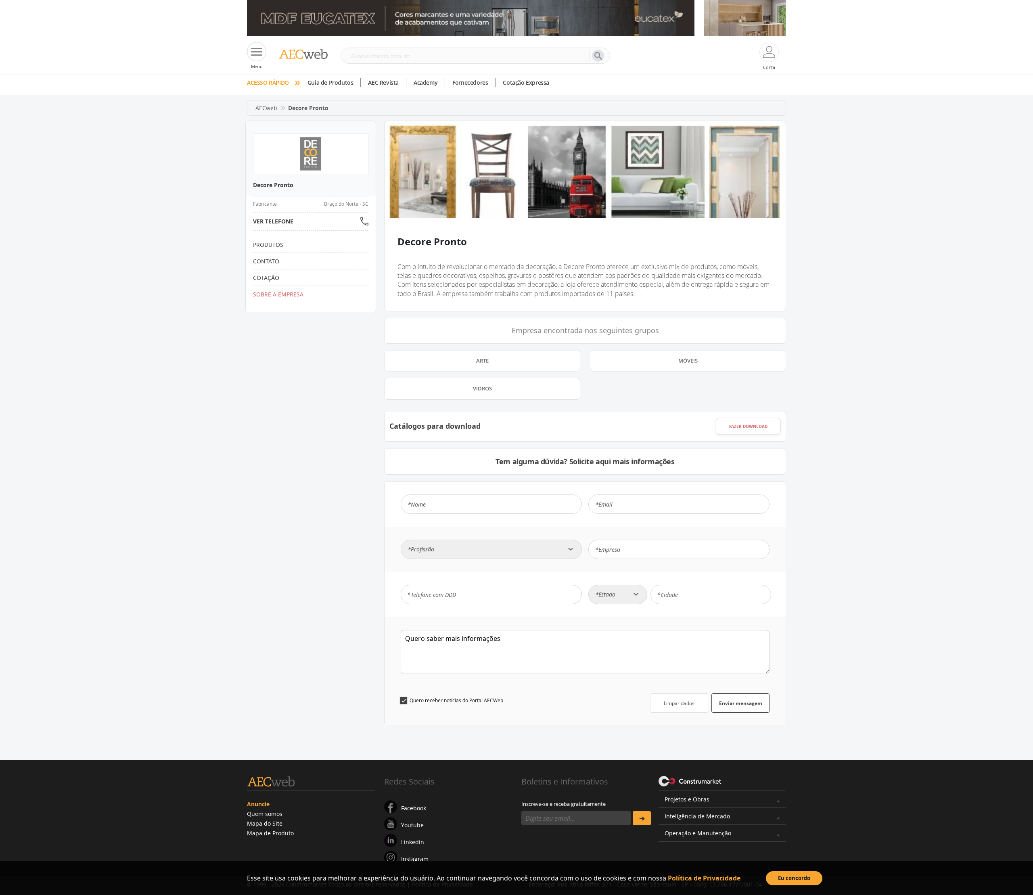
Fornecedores (470, 82)
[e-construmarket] (690, 780)
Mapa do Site (264, 823)
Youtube (412, 825)
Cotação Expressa (526, 82)
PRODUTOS (268, 244)
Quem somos (264, 814)
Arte (482, 360)
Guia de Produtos (330, 82)
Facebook (413, 808)
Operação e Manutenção (698, 833)
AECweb (266, 108)
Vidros (482, 388)
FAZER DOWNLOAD (748, 426)
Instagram (415, 859)
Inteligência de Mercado (697, 816)
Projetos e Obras (687, 799)
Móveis (688, 360)
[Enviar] (642, 818)
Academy (425, 82)
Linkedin (412, 842)
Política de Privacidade (704, 878)
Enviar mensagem (740, 703)
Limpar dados (679, 703)
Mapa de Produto (270, 833)
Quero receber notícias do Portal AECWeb (456, 700)
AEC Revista (383, 82)
